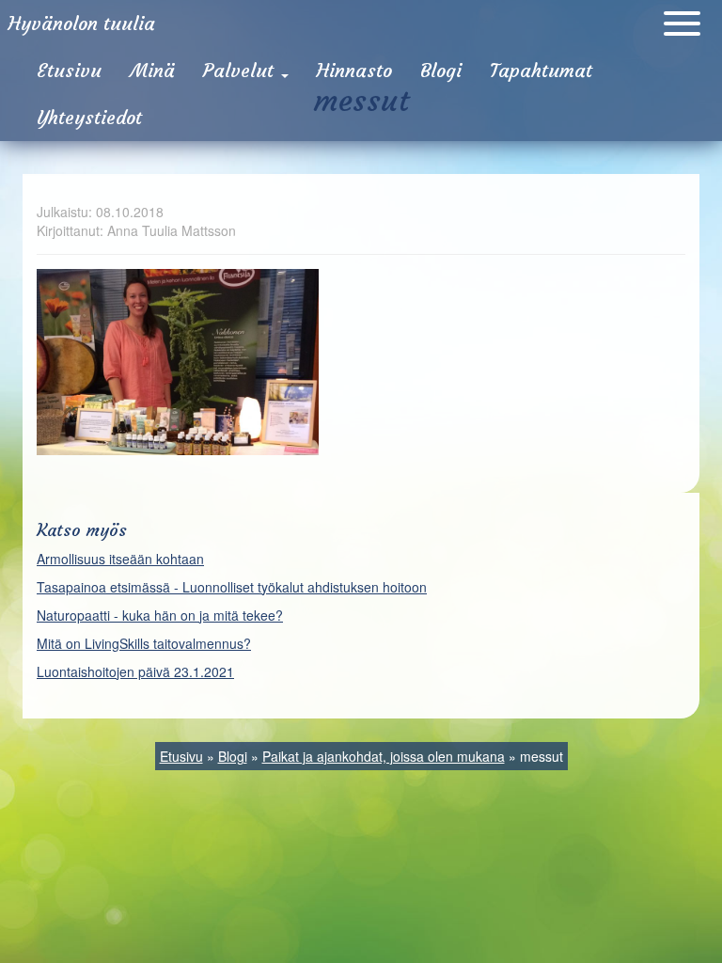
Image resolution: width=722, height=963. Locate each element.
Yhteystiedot (89, 117)
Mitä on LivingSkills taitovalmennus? (144, 643)
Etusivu (69, 70)
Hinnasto (354, 70)
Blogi (441, 70)
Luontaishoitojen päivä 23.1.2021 (135, 671)
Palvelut (241, 70)
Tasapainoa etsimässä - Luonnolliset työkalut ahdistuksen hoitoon (232, 586)
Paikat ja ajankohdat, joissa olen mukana (383, 756)
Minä (152, 70)
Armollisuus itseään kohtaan (120, 558)
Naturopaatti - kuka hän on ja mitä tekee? (160, 615)
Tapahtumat (541, 70)
